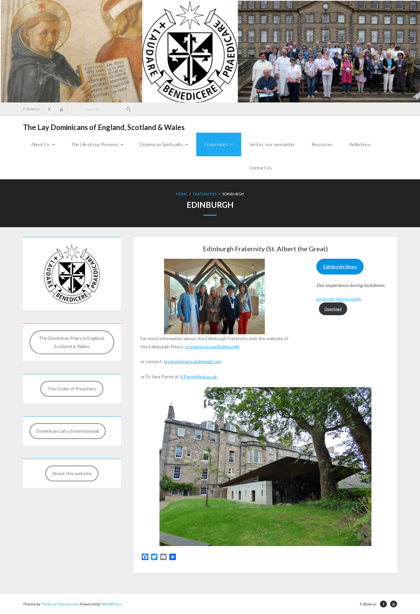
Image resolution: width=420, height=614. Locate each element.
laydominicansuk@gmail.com (192, 361)
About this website (72, 473)
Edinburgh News (340, 266)
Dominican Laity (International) (67, 431)
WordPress (111, 604)
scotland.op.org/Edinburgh (212, 346)
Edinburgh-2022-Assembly (338, 299)
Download (333, 309)
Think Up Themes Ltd (59, 604)
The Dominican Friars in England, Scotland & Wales (72, 342)
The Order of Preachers (71, 388)
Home (181, 194)
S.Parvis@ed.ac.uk (198, 376)
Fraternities (205, 194)
